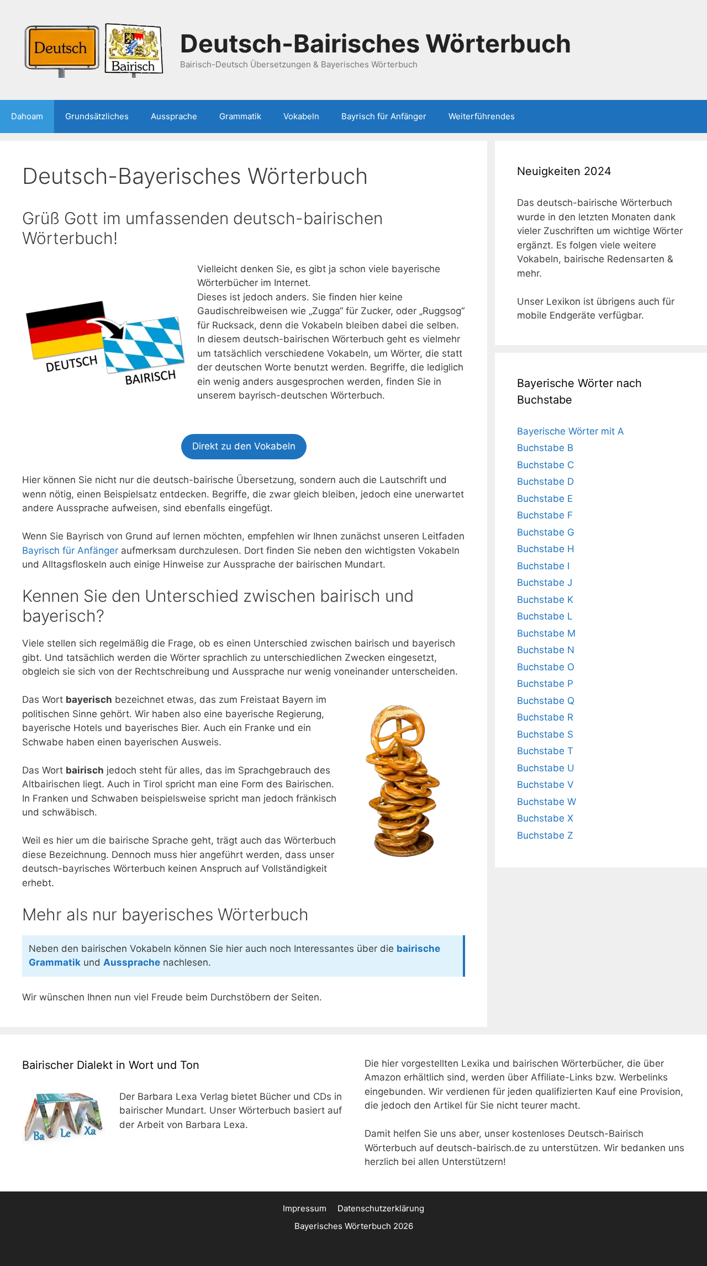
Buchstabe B (545, 447)
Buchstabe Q (545, 700)
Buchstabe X (545, 818)
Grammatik (240, 116)
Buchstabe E (545, 498)
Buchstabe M (546, 633)
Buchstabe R (545, 717)
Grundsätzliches (97, 116)
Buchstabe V (545, 784)
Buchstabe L (545, 616)
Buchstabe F (545, 515)
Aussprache (174, 116)
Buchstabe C (545, 464)
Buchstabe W (546, 801)
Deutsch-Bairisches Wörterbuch (375, 43)
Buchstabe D (545, 481)
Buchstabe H (545, 548)
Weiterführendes (482, 116)
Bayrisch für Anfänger (383, 116)
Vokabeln (301, 116)
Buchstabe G (545, 532)
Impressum (304, 1208)
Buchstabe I (543, 565)
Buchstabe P (545, 683)
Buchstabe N (545, 649)
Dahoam (27, 116)
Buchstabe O (545, 666)
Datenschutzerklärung (380, 1208)
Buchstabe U (545, 768)
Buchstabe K (545, 599)
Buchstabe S (545, 734)
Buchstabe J (544, 582)
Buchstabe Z (545, 835)
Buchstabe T (545, 750)
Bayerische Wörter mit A (570, 431)
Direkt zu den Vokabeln (244, 446)
